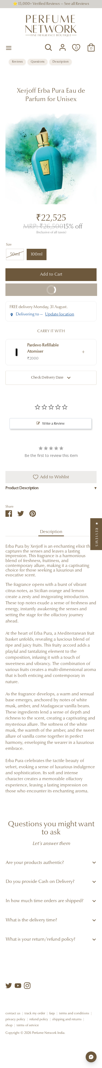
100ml (36, 254)
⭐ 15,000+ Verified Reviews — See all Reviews (51, 4)
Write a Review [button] (53, 423)
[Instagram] (27, 985)
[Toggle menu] (8, 47)
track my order (34, 1013)
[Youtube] (18, 985)
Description (60, 61)
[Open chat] (91, 1056)
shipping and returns (67, 1019)
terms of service (28, 1025)
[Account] (62, 45)
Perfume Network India (48, 1033)
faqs (52, 1013)
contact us (12, 1013)
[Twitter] (8, 985)
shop (9, 1025)
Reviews (17, 61)
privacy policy (15, 1019)
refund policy (38, 1019)
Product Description (51, 488)
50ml (15, 254)
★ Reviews (96, 534)
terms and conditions (74, 1013)
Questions (37, 61)
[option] (51, 159)
